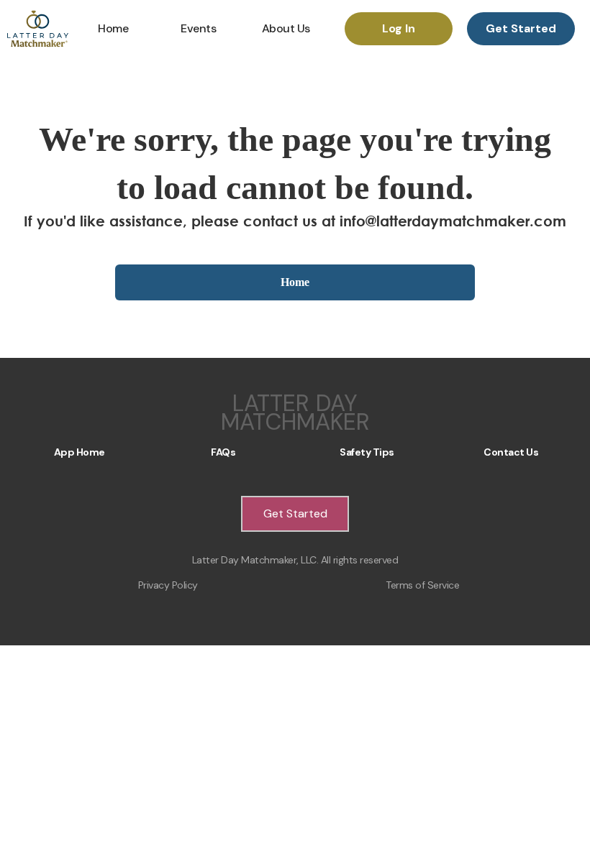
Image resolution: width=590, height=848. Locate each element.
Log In (398, 28)
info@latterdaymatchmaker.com (453, 221)
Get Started (521, 28)
